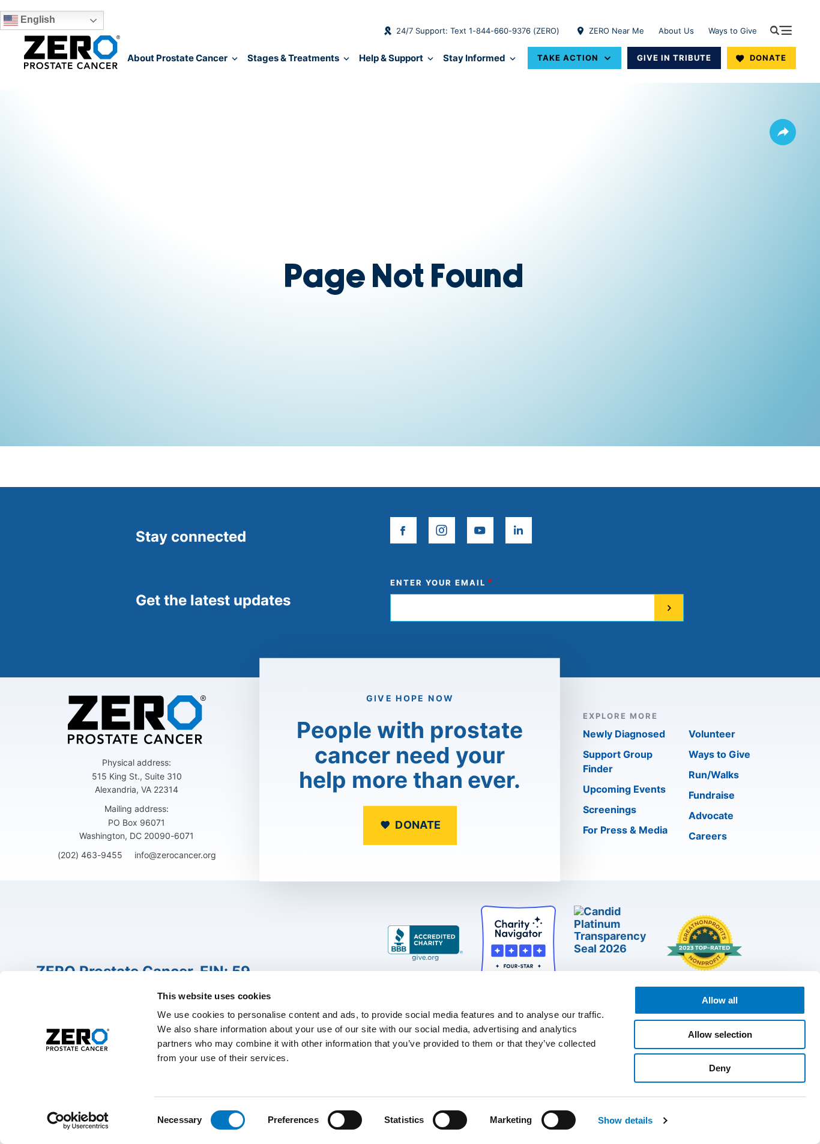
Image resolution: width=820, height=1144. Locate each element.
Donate (768, 57)
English (36, 19)
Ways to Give (732, 30)
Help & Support (391, 58)
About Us (676, 30)
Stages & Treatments (293, 58)
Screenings (609, 810)
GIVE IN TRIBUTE (674, 57)
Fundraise (712, 795)
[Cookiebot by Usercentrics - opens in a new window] (77, 1121)
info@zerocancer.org (175, 855)
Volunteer (712, 734)
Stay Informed (474, 58)
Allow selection (720, 1034)
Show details (625, 1120)
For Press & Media (625, 830)
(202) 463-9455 (90, 855)
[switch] (345, 1120)
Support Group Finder (618, 761)
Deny (720, 1068)
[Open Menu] (781, 30)
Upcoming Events (624, 789)
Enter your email (438, 582)
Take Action (567, 57)
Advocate (711, 816)
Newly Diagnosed (624, 734)
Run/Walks (714, 775)
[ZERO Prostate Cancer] (72, 52)
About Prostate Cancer (177, 58)
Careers (708, 836)
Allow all (720, 1000)
